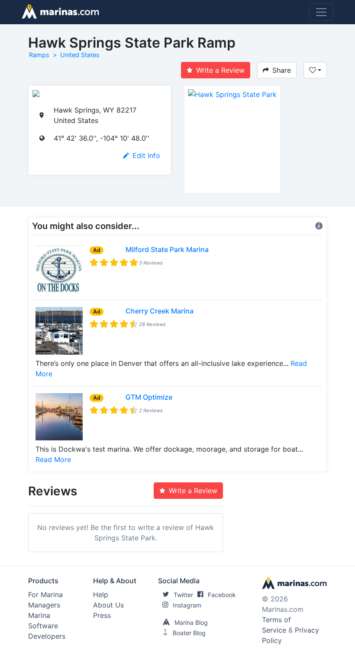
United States (80, 54)
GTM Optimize (149, 397)
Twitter (183, 594)
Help (100, 594)
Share (281, 70)
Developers (46, 636)
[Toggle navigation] (321, 12)
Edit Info (146, 155)
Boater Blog (189, 633)
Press (102, 615)
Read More (53, 459)
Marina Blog (191, 622)
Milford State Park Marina (167, 249)
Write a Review (220, 70)
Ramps (39, 54)
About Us (108, 605)
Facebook (222, 594)
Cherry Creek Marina (160, 311)
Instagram (187, 605)
